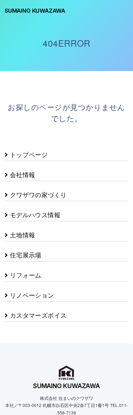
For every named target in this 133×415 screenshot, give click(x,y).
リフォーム (24, 256)
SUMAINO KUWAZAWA (35, 10)
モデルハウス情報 (34, 204)
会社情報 (21, 170)
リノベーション (31, 273)
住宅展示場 (24, 239)
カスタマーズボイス (37, 291)
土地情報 (21, 222)
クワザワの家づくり (37, 187)
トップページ (28, 152)
